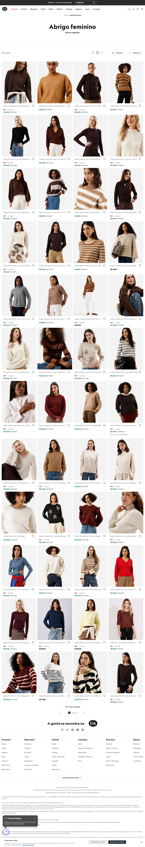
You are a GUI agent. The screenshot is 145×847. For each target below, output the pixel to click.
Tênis (80, 761)
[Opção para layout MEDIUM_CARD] (97, 52)
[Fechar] (141, 842)
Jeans (87, 9)
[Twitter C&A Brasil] (77, 730)
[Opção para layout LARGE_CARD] (102, 52)
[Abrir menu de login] (133, 9)
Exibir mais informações (71, 778)
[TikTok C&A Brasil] (67, 730)
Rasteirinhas (82, 752)
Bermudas (27, 752)
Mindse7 (59, 9)
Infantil (43, 9)
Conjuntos (55, 748)
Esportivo (79, 9)
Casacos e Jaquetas (113, 752)
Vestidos (5, 752)
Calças (4, 748)
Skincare (136, 752)
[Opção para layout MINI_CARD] (93, 52)
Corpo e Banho (138, 757)
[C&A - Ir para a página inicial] (5, 9)
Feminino (24, 9)
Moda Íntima (6, 769)
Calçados (69, 9)
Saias (3, 757)
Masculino (33, 9)
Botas (80, 744)
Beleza (51, 9)
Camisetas (28, 744)
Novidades (96, 9)
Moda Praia (5, 765)
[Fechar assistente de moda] (35, 818)
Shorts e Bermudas (58, 757)
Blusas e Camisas (112, 748)
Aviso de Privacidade (28, 845)
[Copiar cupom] (94, 2)
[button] (129, 9)
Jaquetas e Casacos (31, 765)
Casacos (5, 761)
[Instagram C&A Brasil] (62, 730)
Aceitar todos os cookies (117, 842)
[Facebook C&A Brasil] (82, 730)
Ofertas (13, 9)
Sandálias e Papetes (85, 757)
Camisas (27, 748)
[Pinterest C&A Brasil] (72, 730)
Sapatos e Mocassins (85, 748)
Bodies (54, 744)
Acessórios (137, 761)
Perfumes (136, 744)
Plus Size (110, 739)
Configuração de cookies (97, 842)
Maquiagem (137, 748)
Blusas (4, 744)
